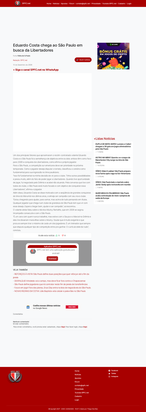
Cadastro (121, 3)
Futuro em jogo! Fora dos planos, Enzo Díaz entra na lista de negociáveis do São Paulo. (52, 287)
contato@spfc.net (83, 3)
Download (52, 259)
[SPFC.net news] (52, 307)
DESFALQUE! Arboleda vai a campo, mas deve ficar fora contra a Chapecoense (49, 281)
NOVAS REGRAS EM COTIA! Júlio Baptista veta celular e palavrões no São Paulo (50, 291)
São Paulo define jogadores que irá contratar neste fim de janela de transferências (51, 284)
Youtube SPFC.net (109, 3)
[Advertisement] (73, 23)
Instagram (114, 376)
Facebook (114, 370)
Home (49, 3)
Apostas (64, 3)
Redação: (20, 60)
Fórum (71, 3)
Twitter (113, 373)
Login (129, 3)
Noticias (56, 3)
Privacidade (96, 3)
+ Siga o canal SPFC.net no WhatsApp (36, 69)
